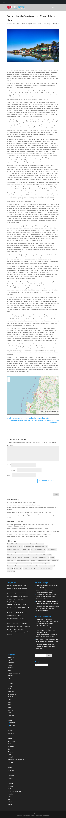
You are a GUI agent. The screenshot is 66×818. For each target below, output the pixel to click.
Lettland (10, 730)
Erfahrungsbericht (41, 546)
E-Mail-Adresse (11, 470)
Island (9, 702)
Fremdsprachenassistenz (38, 549)
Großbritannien (12, 552)
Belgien (10, 544)
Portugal (55, 560)
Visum (36, 568)
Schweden (43, 565)
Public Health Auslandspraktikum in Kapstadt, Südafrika (34, 536)
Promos (36, 563)
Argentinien (11, 660)
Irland (27, 554)
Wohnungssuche (46, 568)
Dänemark (40, 544)
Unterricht (18, 568)
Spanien (52, 565)
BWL (32, 544)
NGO (52, 557)
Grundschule (23, 552)
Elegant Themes (30, 815)
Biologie (18, 544)
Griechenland (52, 549)
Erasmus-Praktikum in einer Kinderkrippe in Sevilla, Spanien (31, 529)
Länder (44, 24)
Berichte (39, 24)
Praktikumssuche (12, 563)
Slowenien (11, 775)
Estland (10, 686)
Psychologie (45, 563)
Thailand (10, 789)
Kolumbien (11, 715)
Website (9, 475)
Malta (9, 736)
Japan (9, 707)
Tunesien (10, 794)
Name (9, 465)
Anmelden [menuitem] (3, 2)
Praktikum (56, 24)
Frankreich (26, 549)
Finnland (10, 689)
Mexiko (10, 738)
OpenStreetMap (45, 411)
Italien (42, 554)
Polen (9, 754)
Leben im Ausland (23, 557)
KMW (49, 554)
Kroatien (10, 718)
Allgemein (33, 24)
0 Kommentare (12, 26)
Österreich (11, 571)
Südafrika (10, 781)
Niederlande (11, 560)
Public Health (11, 565)
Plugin (57, 411)
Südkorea (10, 783)
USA (9, 799)
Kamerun (10, 710)
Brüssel (25, 544)
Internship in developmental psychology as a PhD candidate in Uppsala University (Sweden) (47, 608)
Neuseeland (11, 741)
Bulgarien (10, 676)
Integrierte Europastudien (36, 552)
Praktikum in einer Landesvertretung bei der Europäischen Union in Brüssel (29, 512)
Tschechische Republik (14, 791)
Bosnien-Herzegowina (14, 673)
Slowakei (10, 773)
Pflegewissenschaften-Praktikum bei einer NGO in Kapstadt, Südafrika (38, 531)
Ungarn (12, 725)
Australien (11, 662)
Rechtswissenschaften (24, 565)
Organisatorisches (23, 560)
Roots (35, 565)
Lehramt (34, 557)
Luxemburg (11, 733)
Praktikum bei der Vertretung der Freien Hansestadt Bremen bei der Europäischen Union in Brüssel (46, 597)
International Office (14, 24)
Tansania (10, 786)
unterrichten (27, 568)
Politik (33, 560)
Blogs (9, 670)
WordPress (46, 815)
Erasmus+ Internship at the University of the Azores (21, 502)
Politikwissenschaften (43, 560)
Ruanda (10, 767)
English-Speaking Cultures (15, 546)
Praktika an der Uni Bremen (16, 759)
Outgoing (49, 24)
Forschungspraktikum (13, 549)
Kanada (10, 713)
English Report (29, 546)
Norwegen (11, 746)
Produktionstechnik (26, 563)
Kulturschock (11, 557)
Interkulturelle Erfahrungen (15, 554)
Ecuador (10, 683)
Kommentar (10, 445)
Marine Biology (44, 557)
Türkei (10, 568)
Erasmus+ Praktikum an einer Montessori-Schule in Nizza (23, 505)
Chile (9, 678)
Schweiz (12, 722)
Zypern (10, 804)
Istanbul (35, 554)
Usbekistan (11, 802)
